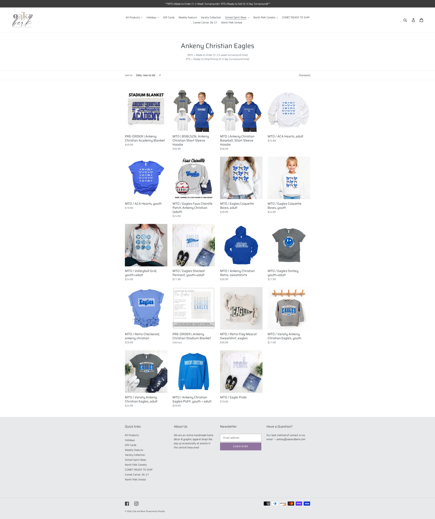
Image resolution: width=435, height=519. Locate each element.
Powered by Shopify (155, 511)
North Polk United (135, 479)
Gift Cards (130, 445)
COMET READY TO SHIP (138, 470)
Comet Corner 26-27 (137, 474)
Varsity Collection (135, 455)
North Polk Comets (136, 465)
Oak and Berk (139, 511)
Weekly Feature (134, 450)
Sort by (128, 75)
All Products (132, 435)
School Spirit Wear (135, 460)
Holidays (130, 440)
